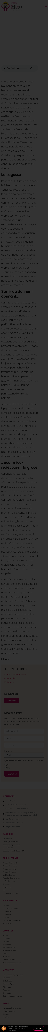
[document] (24, 516)
